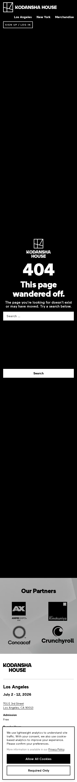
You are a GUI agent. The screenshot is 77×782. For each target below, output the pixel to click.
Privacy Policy (56, 749)
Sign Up (11, 24)
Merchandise (64, 17)
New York (44, 17)
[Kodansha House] (30, 7)
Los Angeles (23, 17)
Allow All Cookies (38, 759)
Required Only (38, 770)
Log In (26, 24)
